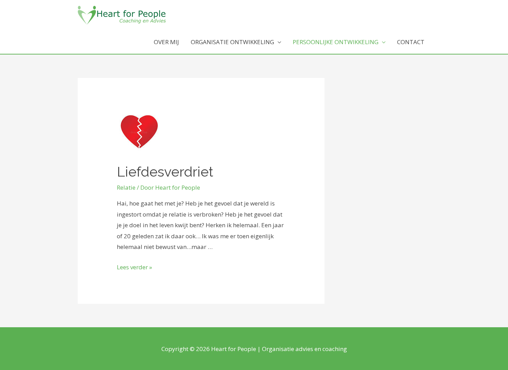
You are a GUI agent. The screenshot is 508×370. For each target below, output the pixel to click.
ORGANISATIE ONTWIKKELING (232, 42)
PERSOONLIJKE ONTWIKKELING (335, 42)
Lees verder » (134, 267)
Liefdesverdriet (165, 171)
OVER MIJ (166, 42)
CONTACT (410, 42)
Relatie (126, 187)
